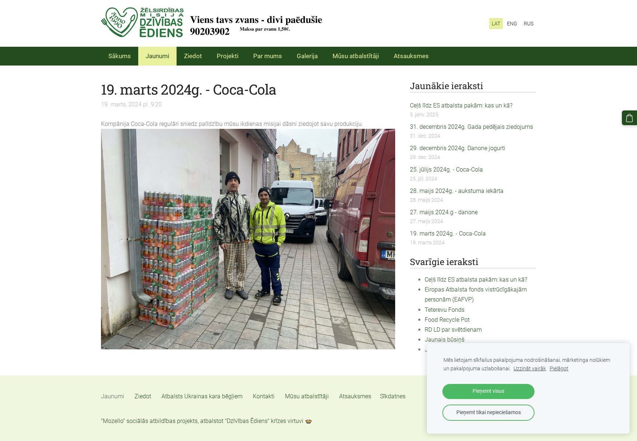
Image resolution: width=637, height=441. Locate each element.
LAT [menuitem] (496, 24)
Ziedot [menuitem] (193, 56)
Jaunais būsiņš (444, 339)
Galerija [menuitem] (307, 56)
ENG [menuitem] (512, 24)
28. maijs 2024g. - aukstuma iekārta (457, 190)
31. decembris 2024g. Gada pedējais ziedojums (471, 126)
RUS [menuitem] (528, 24)
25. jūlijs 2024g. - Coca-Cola (446, 169)
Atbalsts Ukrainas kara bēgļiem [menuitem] (202, 396)
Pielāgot (559, 369)
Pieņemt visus (488, 391)
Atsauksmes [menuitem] (411, 56)
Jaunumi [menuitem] (157, 56)
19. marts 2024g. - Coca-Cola (448, 233)
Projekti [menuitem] (228, 56)
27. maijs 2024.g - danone (444, 212)
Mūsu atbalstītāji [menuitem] (356, 56)
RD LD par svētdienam (453, 329)
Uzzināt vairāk (530, 369)
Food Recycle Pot (447, 319)
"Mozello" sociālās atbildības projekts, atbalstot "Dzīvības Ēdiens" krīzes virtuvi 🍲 (206, 420)
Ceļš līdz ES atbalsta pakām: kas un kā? (461, 105)
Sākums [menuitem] (119, 56)
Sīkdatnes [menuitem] (392, 396)
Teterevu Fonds (444, 309)
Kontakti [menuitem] (264, 396)
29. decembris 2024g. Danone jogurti (457, 148)
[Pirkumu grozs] (629, 118)
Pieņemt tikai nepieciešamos (488, 412)
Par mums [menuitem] (267, 56)
